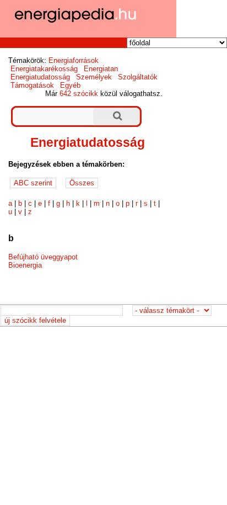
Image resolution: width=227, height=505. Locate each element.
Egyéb (70, 85)
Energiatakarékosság (44, 69)
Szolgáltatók (138, 77)
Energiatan (101, 69)
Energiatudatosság (40, 77)
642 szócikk (79, 93)
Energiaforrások (73, 60)
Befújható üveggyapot (43, 257)
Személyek (94, 77)
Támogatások (32, 85)
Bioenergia (25, 265)
